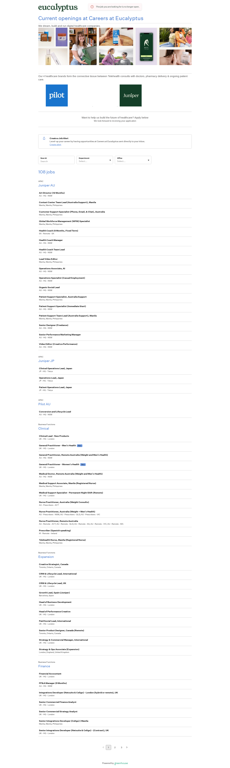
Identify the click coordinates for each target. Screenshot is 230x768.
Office (119, 158)
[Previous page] (103, 747)
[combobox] (117, 161)
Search (43, 158)
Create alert (55, 144)
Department (84, 158)
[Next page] (126, 747)
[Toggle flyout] (110, 160)
